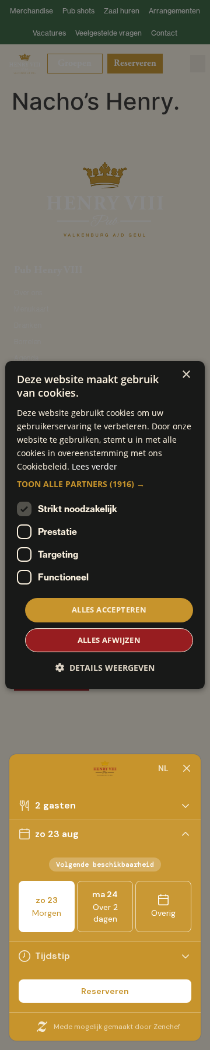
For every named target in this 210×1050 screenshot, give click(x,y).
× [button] (185, 374)
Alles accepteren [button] (109, 609)
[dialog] (105, 525)
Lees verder (94, 466)
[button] (105, 484)
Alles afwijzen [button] (109, 640)
